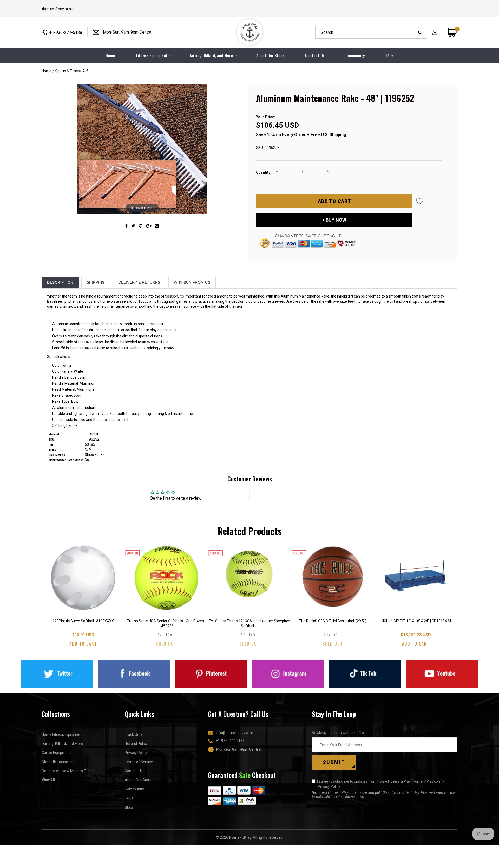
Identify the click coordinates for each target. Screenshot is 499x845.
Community (355, 55)
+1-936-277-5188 (65, 32)
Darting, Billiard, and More (62, 743)
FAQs (389, 55)
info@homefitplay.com (234, 733)
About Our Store (270, 55)
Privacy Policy (136, 753)
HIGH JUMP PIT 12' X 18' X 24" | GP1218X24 (416, 621)
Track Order (134, 734)
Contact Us (315, 55)
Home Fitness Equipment (62, 734)
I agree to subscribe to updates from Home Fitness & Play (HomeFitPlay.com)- (380, 784)
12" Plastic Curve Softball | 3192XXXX (83, 621)
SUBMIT (334, 762)
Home (46, 71)
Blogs (129, 807)
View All (48, 780)
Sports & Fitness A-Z (72, 71)
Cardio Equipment (56, 753)
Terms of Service (139, 762)
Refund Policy (136, 743)
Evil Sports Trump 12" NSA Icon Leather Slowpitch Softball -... (249, 623)
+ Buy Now (334, 220)
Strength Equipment (58, 762)
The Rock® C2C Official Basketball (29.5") (332, 621)
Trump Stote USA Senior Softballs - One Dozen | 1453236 (166, 623)
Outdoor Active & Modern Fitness (68, 771)
